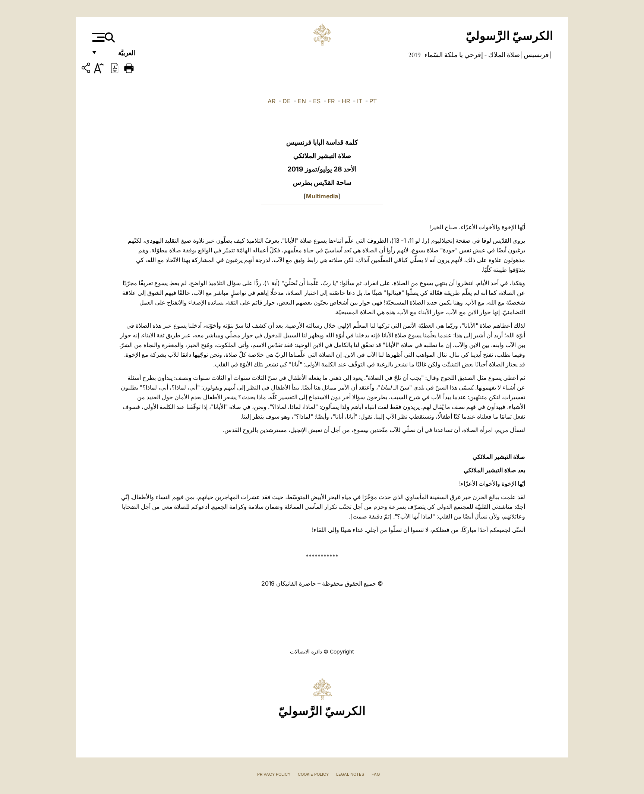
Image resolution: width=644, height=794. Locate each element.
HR (346, 101)
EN (302, 101)
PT (373, 101)
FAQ (376, 774)
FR (331, 101)
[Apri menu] (97, 37)
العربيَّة (118, 55)
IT (359, 101)
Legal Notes (350, 774)
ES (317, 101)
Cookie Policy (313, 774)
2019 (414, 55)
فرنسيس (535, 55)
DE (286, 101)
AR (271, 101)
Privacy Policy (273, 774)
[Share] (87, 69)
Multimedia (322, 196)
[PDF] (115, 67)
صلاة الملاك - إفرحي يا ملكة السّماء (471, 55)
